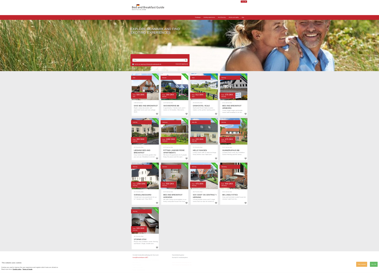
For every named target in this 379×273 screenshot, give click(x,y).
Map (243, 17)
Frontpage (198, 17)
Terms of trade (27, 269)
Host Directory (222, 17)
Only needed (362, 264)
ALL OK (373, 264)
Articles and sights (234, 17)
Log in (243, 1)
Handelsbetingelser (178, 255)
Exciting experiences (209, 17)
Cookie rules (17, 269)
